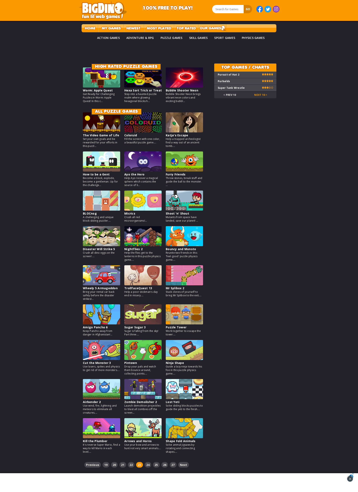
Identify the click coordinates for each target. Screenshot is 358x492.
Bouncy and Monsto (181, 249)
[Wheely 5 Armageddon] (101, 284)
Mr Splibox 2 (175, 288)
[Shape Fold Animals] (184, 437)
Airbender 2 (92, 402)
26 (165, 465)
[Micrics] (143, 209)
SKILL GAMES (198, 38)
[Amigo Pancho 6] (101, 323)
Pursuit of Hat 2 (228, 74)
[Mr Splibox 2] (184, 284)
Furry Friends (175, 174)
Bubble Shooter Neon (182, 90)
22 (131, 465)
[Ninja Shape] (184, 359)
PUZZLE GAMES (172, 38)
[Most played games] (159, 28)
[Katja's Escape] (184, 131)
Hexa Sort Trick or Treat (143, 90)
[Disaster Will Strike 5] (101, 245)
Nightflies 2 (133, 249)
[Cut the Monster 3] (101, 359)
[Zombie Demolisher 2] (143, 398)
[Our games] (212, 28)
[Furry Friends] (184, 170)
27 (173, 465)
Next (183, 465)
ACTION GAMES (108, 38)
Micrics (129, 213)
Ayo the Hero (134, 174)
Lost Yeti (172, 402)
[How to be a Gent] (101, 170)
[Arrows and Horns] (143, 437)
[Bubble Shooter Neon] (184, 86)
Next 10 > (260, 95)
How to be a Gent (96, 174)
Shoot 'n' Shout (177, 213)
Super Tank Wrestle (231, 88)
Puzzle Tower (176, 327)
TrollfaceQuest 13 (138, 288)
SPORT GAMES (224, 38)
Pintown (130, 363)
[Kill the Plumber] (101, 437)
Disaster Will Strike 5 (99, 249)
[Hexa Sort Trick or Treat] (143, 86)
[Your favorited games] (111, 28)
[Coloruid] (143, 131)
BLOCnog (90, 213)
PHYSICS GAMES (253, 38)
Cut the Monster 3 (97, 363)
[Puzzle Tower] (184, 323)
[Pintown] (143, 359)
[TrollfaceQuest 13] (143, 284)
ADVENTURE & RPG (140, 38)
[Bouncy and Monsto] (184, 245)
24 (148, 465)
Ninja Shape (175, 363)
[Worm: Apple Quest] (101, 86)
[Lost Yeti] (184, 398)
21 (123, 465)
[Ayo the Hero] (143, 170)
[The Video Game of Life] (101, 131)
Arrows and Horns (138, 441)
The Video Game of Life (101, 135)
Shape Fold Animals (181, 441)
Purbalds (224, 81)
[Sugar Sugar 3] (143, 323)
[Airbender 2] (101, 398)
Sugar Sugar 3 (135, 327)
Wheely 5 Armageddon (100, 288)
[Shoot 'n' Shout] (184, 209)
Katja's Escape (177, 135)
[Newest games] (134, 28)
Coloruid (130, 135)
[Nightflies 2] (143, 245)
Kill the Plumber (95, 441)
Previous (92, 465)
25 (156, 465)
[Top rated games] (186, 28)
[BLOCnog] (101, 209)
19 (106, 465)
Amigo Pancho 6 (95, 327)
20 (114, 465)
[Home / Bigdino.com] (90, 28)
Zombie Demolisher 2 (140, 402)
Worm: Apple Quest (98, 90)
